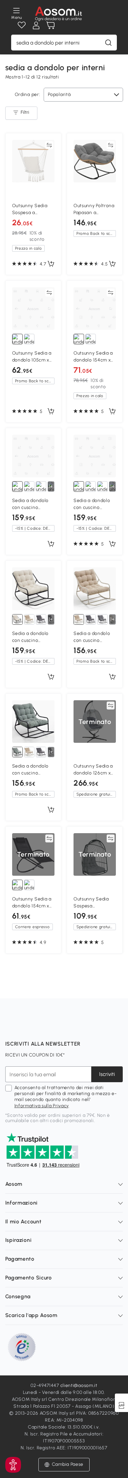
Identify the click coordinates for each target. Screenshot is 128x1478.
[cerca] (108, 42)
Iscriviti (107, 1074)
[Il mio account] (36, 25)
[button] (64, 1464)
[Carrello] (50, 25)
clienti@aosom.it (78, 1385)
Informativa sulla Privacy (41, 1106)
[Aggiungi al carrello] (50, 264)
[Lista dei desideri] (22, 25)
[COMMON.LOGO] (58, 14)
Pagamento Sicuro (28, 1277)
